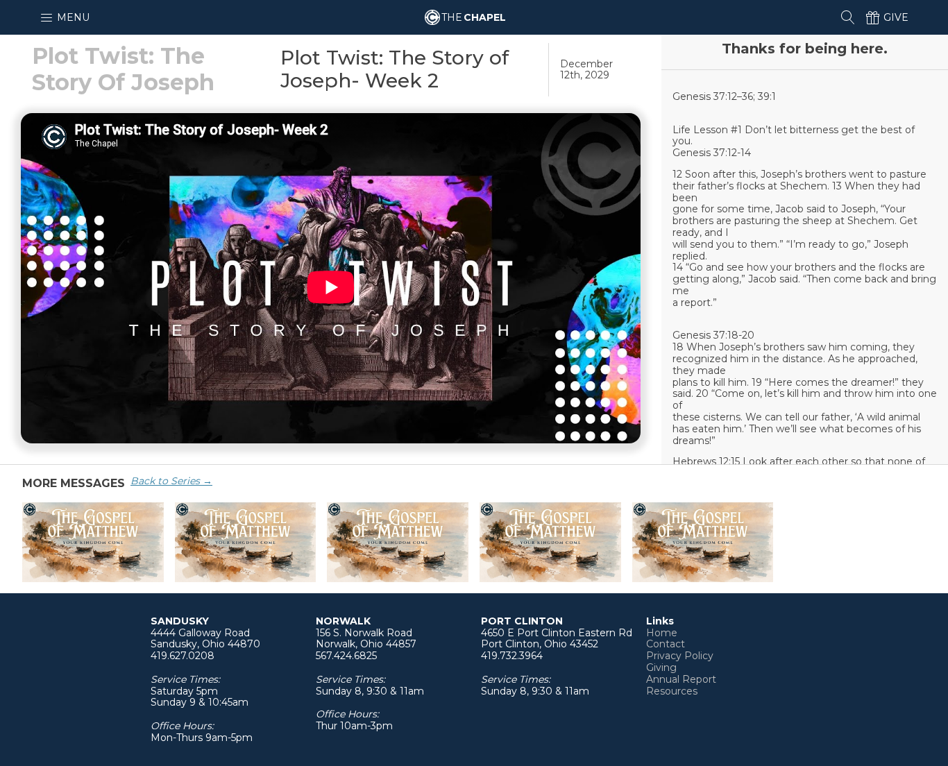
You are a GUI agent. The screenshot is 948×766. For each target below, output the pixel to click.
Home (661, 633)
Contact (665, 644)
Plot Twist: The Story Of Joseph (123, 69)
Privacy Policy (679, 656)
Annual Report (681, 680)
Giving (661, 668)
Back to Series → (171, 481)
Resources (671, 691)
